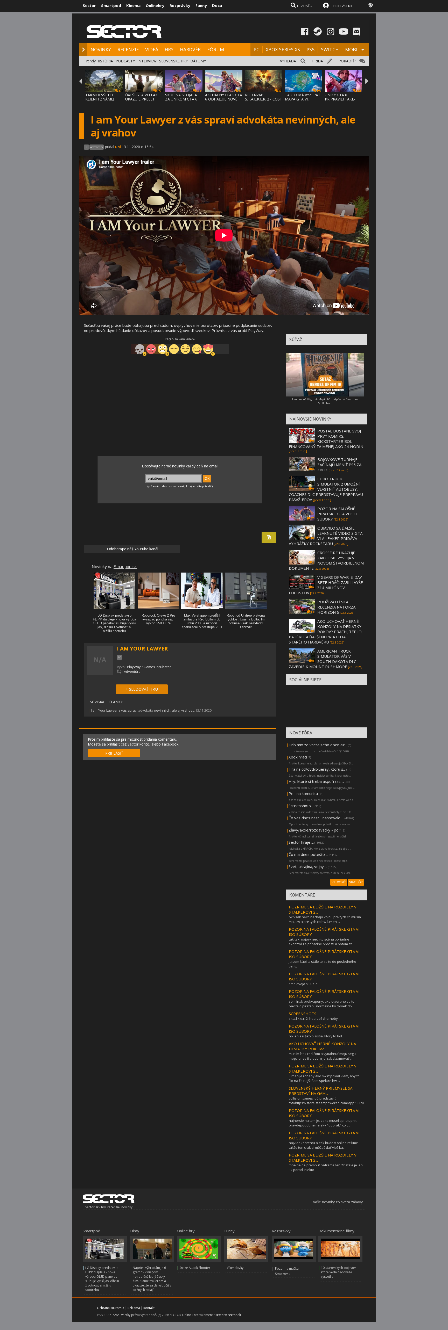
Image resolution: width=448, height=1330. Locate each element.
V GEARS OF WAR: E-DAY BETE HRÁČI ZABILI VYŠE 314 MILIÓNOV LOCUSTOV (326, 585)
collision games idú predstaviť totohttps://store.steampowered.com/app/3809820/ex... (332, 1100)
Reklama (134, 1308)
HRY (169, 49)
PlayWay (134, 666)
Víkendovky (235, 1268)
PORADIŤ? (347, 61)
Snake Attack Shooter (194, 1268)
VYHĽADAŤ (289, 61)
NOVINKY (100, 49)
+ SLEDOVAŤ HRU (142, 689)
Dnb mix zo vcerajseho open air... (318, 744)
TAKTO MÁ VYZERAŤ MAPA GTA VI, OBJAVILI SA (302, 99)
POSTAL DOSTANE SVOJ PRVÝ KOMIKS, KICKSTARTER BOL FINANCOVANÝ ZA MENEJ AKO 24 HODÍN (326, 438)
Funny (201, 5)
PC (256, 49)
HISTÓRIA (104, 61)
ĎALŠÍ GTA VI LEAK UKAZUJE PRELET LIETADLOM (141, 99)
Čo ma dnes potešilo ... (308, 854)
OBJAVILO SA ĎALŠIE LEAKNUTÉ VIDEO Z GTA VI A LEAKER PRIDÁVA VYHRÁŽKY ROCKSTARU (325, 535)
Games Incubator (157, 666)
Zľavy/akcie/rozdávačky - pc (313, 830)
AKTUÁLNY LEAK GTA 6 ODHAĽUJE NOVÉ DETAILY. (223, 99)
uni (118, 146)
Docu (217, 5)
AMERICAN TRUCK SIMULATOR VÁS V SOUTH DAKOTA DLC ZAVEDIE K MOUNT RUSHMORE (322, 658)
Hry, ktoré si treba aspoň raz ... (316, 781)
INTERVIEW (147, 61)
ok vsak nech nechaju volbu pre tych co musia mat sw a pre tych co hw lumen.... (325, 919)
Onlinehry (155, 5)
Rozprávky (180, 5)
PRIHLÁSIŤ (114, 753)
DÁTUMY (198, 61)
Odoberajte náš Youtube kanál (132, 548)
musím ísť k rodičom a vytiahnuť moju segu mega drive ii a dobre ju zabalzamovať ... (322, 1056)
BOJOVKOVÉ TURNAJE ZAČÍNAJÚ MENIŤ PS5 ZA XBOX (339, 464)
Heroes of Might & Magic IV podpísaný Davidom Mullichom (325, 401)
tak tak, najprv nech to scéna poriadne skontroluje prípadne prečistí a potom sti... (322, 941)
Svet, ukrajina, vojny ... (308, 866)
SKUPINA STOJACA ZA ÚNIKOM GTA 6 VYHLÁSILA (181, 99)
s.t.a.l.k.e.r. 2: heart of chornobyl (314, 1018)
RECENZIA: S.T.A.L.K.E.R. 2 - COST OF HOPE (263, 99)
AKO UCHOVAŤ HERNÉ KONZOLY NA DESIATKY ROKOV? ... (322, 1046)
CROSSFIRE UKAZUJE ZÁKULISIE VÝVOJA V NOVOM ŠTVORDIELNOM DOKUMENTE (326, 560)
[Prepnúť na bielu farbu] (370, 5)
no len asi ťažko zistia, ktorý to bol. (316, 1036)
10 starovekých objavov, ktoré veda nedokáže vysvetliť (338, 1272)
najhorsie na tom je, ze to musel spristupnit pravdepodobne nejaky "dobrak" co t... (322, 1122)
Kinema (133, 5)
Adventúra (132, 671)
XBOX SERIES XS (283, 49)
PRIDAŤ (318, 61)
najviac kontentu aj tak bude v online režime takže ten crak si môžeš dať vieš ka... (323, 1145)
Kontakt (149, 1308)
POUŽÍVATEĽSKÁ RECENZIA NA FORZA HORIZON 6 (336, 607)
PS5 (310, 49)
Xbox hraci (298, 757)
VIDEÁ (151, 49)
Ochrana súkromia (110, 1308)
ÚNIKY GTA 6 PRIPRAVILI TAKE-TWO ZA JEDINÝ (340, 99)
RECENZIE (128, 49)
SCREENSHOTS (302, 1013)
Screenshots (300, 805)
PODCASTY (125, 61)
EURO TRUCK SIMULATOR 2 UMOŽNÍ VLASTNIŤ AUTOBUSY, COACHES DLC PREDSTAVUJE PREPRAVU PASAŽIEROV (326, 489)
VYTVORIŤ (339, 882)
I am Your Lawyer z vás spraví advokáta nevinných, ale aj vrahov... (143, 710)
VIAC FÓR (356, 882)
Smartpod (111, 5)
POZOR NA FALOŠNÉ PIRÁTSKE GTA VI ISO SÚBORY (337, 514)
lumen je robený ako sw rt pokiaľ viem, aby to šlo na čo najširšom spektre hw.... (324, 1078)
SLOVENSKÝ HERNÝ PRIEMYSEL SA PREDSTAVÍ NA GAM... (320, 1091)
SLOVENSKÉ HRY (173, 61)
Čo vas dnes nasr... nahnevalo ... (316, 817)
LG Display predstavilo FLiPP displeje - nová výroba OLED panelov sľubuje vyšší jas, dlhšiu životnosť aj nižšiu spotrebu (102, 1279)
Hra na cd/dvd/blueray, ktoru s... (317, 769)
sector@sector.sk (228, 1315)
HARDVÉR (190, 49)
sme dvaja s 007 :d (303, 983)
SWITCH (330, 49)
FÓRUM (215, 49)
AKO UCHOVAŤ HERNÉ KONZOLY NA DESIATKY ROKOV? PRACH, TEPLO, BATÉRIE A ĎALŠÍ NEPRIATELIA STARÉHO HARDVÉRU (326, 632)
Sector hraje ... (301, 842)
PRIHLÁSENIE (343, 5)
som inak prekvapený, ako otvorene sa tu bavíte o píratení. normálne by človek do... (321, 1003)
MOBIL (352, 49)
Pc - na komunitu (303, 793)
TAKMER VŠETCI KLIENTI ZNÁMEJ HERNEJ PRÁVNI (99, 99)
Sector (89, 5)
